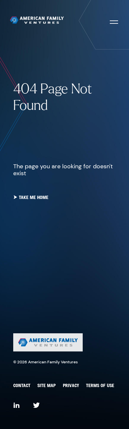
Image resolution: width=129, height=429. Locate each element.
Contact (21, 385)
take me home (33, 197)
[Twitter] (36, 405)
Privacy (71, 385)
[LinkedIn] (16, 405)
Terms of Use (100, 385)
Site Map (46, 385)
